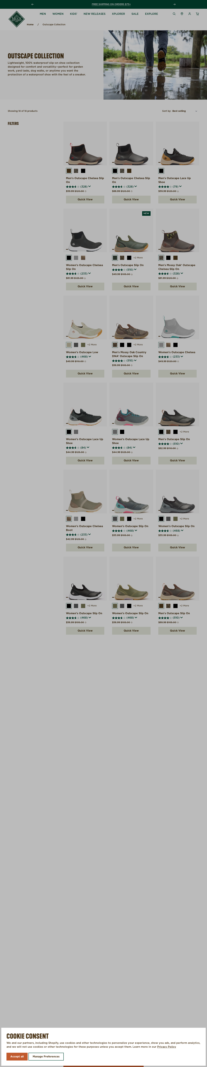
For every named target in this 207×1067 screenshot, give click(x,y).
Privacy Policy (166, 1047)
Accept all (17, 1056)
